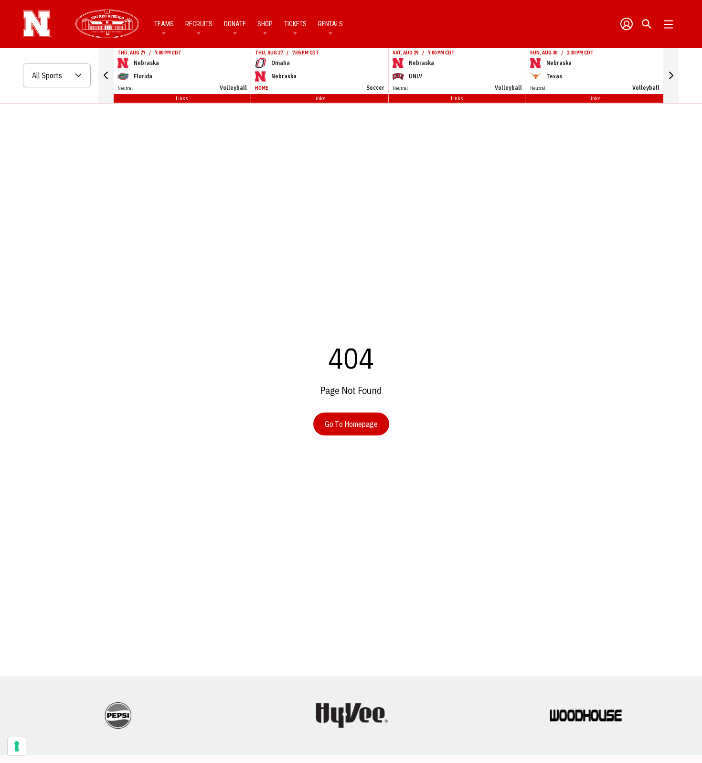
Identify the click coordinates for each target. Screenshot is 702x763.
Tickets (295, 24)
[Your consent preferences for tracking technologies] (17, 746)
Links (182, 98)
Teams (164, 24)
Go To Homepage (351, 424)
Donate (235, 24)
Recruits (199, 24)
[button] (106, 75)
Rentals (330, 24)
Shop (265, 24)
